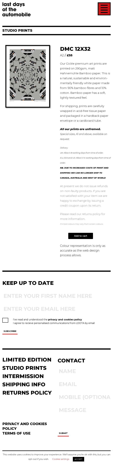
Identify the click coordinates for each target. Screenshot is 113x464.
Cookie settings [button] (60, 459)
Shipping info (23, 384)
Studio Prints (24, 368)
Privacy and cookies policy (24, 426)
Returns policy (27, 392)
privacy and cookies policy (65, 319)
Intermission (23, 376)
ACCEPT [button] (78, 459)
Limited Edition (26, 359)
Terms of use (16, 433)
